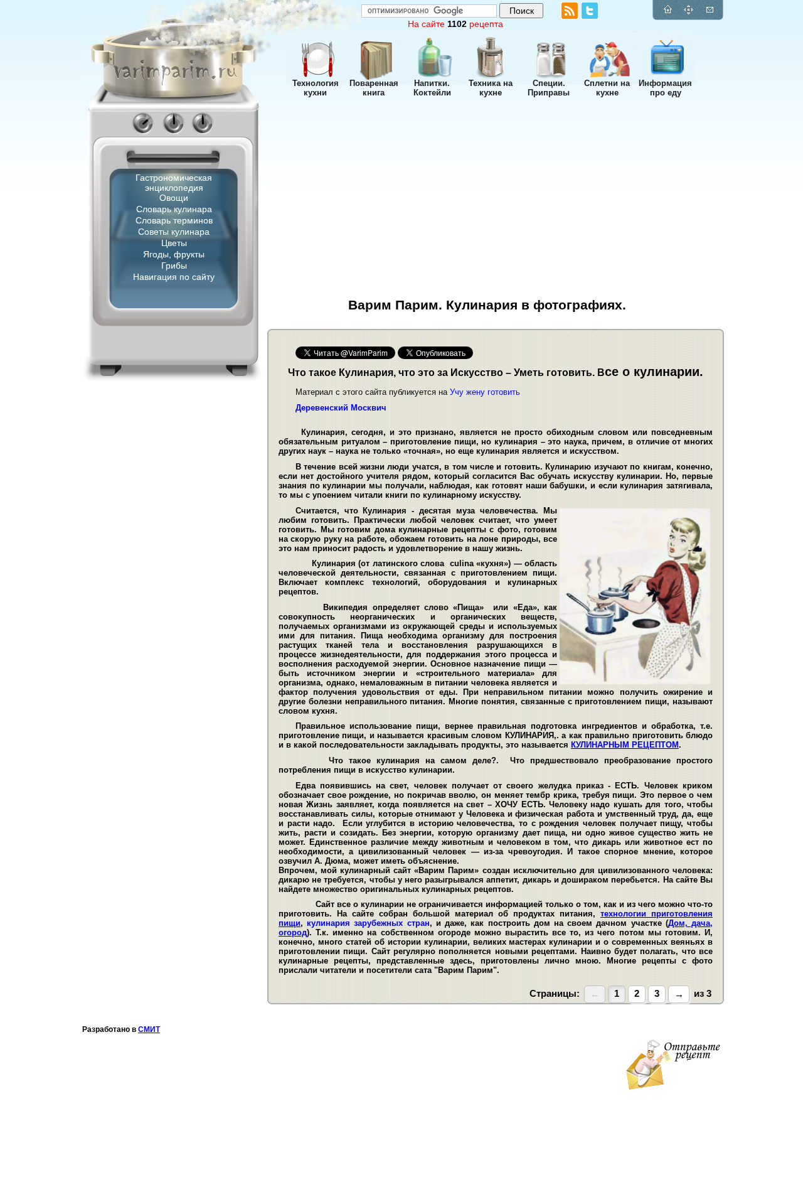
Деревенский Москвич (340, 407)
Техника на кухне (491, 87)
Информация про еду (665, 87)
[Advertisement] (154, 505)
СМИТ (149, 1029)
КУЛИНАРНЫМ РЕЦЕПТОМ (625, 744)
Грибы (174, 265)
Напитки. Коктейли (432, 87)
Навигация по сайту (174, 277)
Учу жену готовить (485, 392)
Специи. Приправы (549, 87)
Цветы (174, 243)
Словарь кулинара (174, 209)
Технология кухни (315, 87)
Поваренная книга (373, 87)
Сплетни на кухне (607, 87)
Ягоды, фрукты (174, 254)
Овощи (173, 198)
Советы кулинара (174, 232)
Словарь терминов (174, 220)
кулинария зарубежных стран (368, 923)
